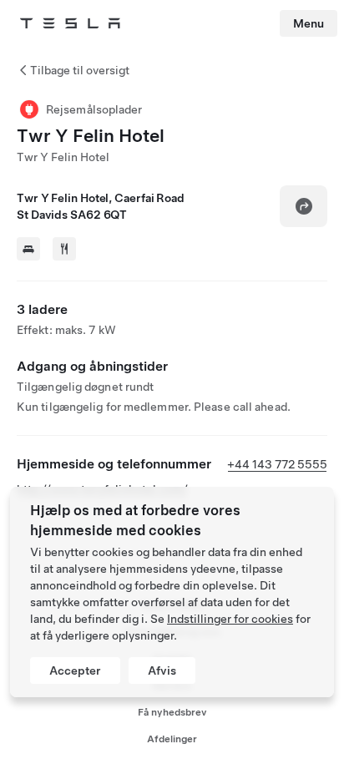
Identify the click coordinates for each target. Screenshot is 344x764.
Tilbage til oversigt (79, 70)
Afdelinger (172, 739)
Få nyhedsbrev (172, 712)
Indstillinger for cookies (230, 618)
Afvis (162, 670)
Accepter (75, 670)
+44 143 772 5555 (277, 464)
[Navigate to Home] (70, 23)
